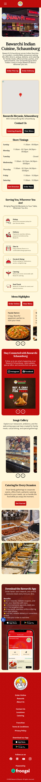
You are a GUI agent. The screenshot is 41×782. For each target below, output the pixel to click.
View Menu (29, 131)
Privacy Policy (20, 731)
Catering (20, 716)
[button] (18, 343)
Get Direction (13, 187)
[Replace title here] (20, 3)
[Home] (20, 683)
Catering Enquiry (14, 131)
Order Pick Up (12, 71)
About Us (20, 702)
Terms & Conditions (20, 727)
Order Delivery (28, 71)
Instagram (14, 371)
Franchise (20, 723)
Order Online (14, 304)
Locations (20, 712)
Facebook (29, 371)
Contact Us (20, 709)
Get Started (20, 503)
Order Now (28, 187)
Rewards (20, 698)
